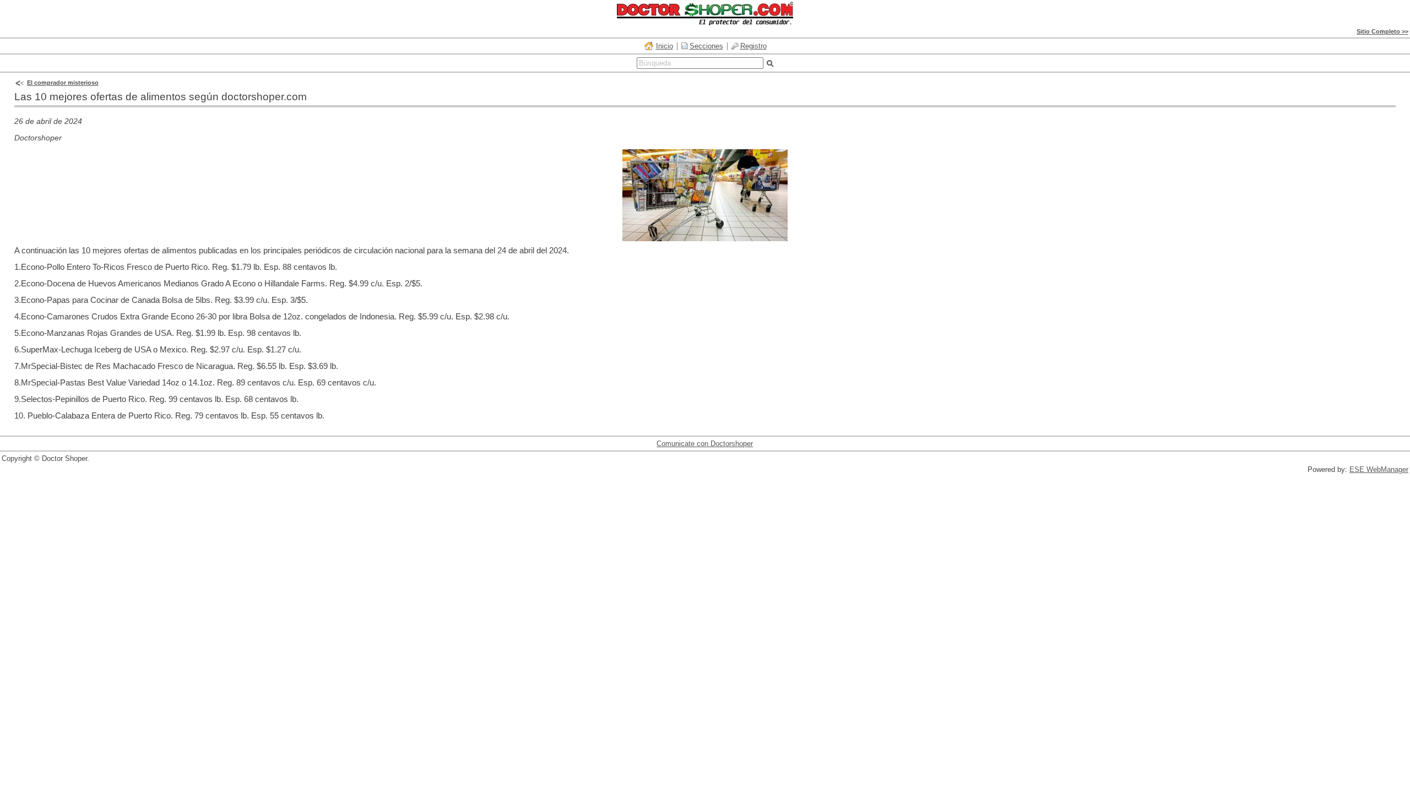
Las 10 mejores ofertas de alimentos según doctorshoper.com (160, 96)
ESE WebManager (1378, 469)
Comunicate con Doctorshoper (705, 443)
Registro (753, 46)
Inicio (664, 46)
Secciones (706, 46)
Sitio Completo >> (1382, 31)
